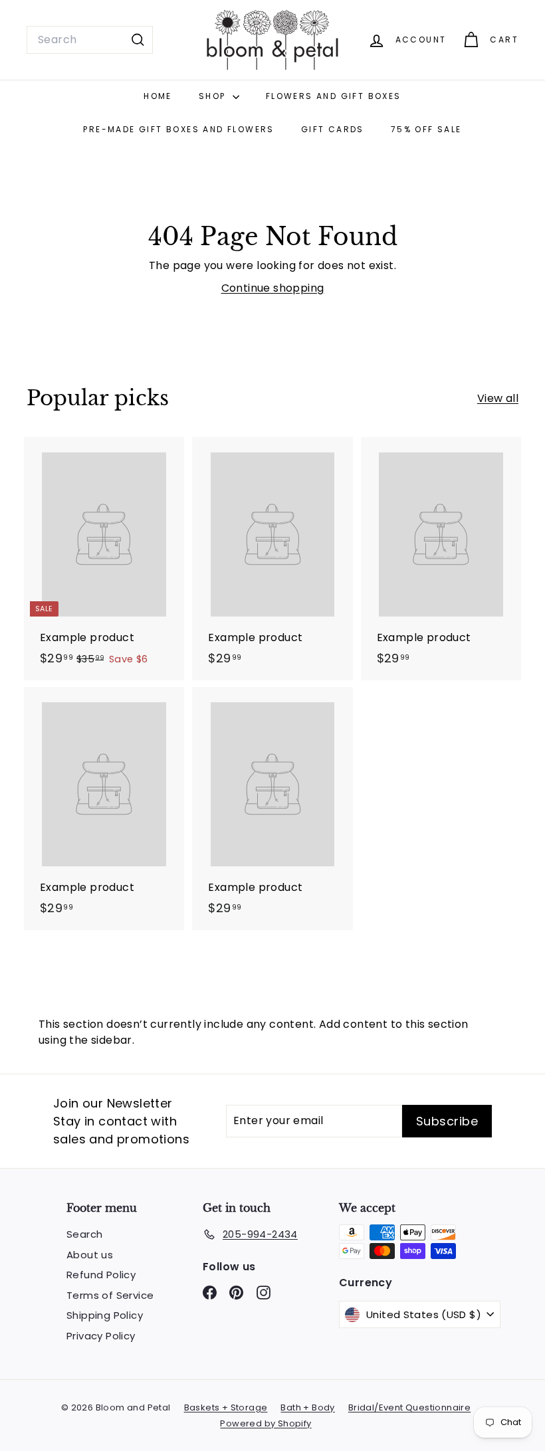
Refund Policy (101, 1275)
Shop (214, 96)
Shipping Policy (104, 1315)
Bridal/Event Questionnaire (409, 1407)
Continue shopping (272, 288)
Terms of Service (110, 1295)
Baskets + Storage (226, 1407)
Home (158, 96)
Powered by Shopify (265, 1423)
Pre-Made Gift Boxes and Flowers (178, 129)
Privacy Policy (101, 1336)
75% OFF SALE (426, 129)
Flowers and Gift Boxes (333, 96)
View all (497, 398)
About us (89, 1255)
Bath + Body (307, 1407)
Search (84, 1234)
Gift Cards (332, 129)
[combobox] (90, 40)
